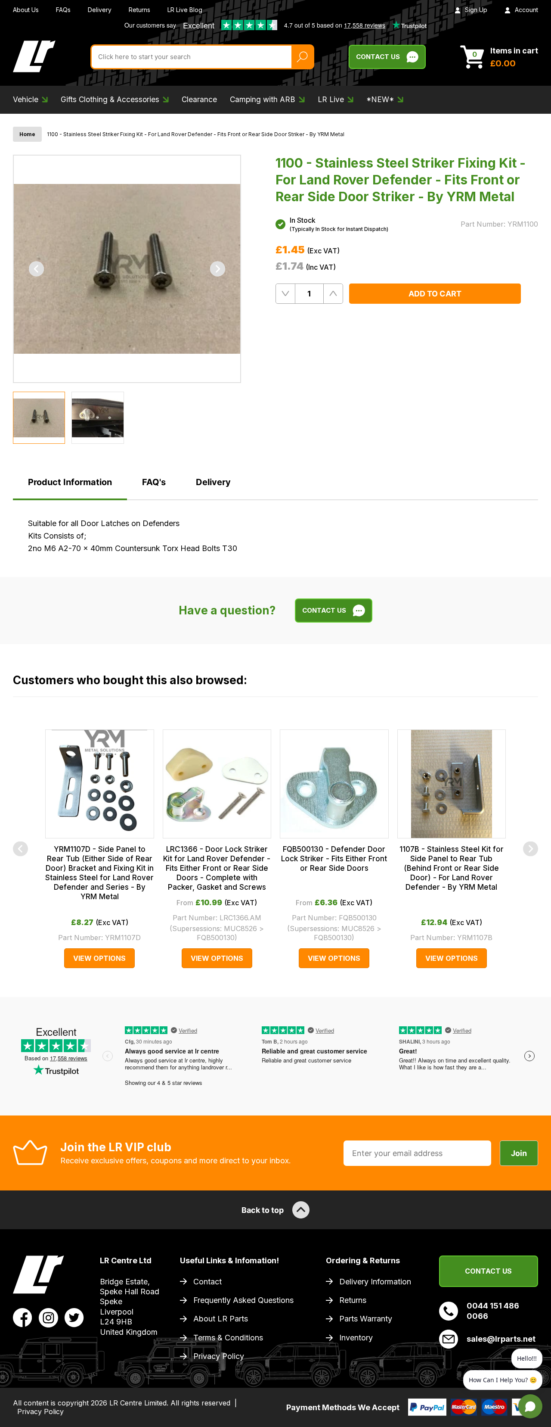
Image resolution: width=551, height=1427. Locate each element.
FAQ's (154, 482)
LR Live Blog (184, 9)
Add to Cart (435, 293)
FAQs (63, 9)
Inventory (356, 1337)
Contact (207, 1281)
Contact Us (378, 57)
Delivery (99, 9)
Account (526, 9)
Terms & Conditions (228, 1337)
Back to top (262, 1210)
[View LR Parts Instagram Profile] (48, 1317)
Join (519, 1153)
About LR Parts (220, 1318)
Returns (139, 9)
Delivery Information (375, 1281)
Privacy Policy (218, 1356)
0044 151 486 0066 (493, 1310)
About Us (26, 9)
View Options (99, 958)
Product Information (70, 482)
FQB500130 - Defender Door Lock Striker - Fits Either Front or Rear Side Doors (334, 858)
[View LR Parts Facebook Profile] (22, 1317)
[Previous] (36, 269)
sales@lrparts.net (501, 1338)
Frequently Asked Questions (243, 1300)
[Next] (217, 269)
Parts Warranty (365, 1318)
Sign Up (476, 9)
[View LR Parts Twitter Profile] (74, 1317)
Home (27, 134)
